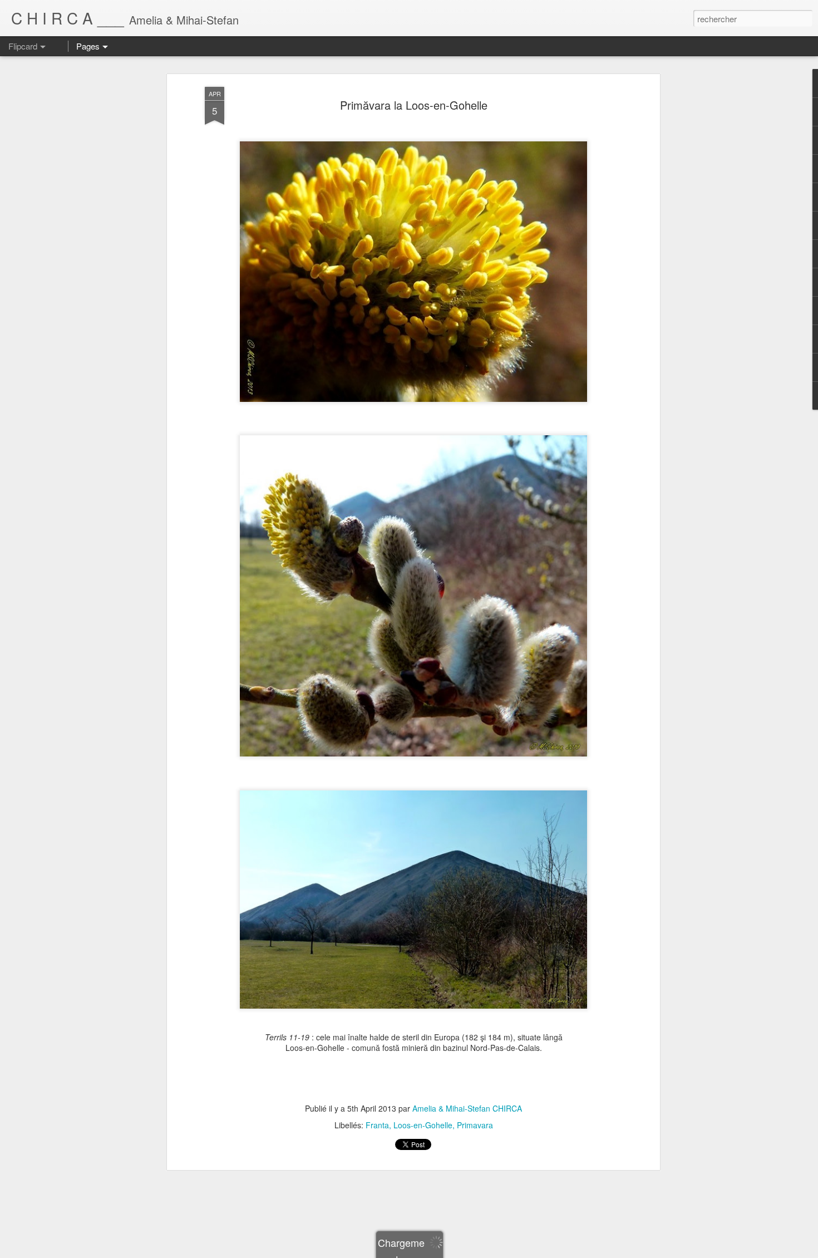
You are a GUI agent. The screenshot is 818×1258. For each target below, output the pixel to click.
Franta (377, 1125)
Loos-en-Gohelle (422, 1125)
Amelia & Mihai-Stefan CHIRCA (467, 1108)
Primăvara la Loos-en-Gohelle (413, 105)
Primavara (475, 1125)
